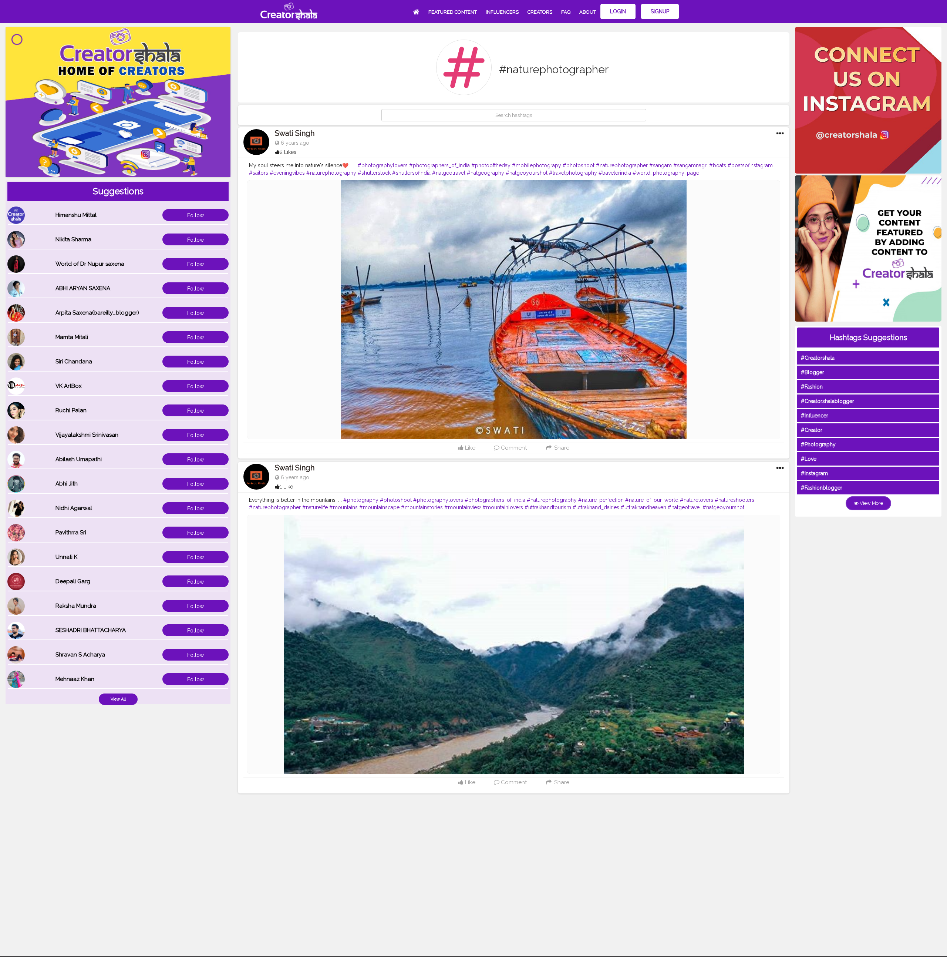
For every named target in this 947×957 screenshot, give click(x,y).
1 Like (286, 487)
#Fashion (812, 387)
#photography (360, 500)
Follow (195, 215)
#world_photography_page (666, 173)
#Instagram (814, 473)
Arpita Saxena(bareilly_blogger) (97, 312)
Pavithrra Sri (70, 532)
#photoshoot (578, 165)
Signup (660, 11)
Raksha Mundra (75, 605)
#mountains (343, 507)
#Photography (818, 444)
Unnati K (66, 557)
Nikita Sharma (73, 239)
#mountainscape (379, 507)
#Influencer (814, 416)
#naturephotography (331, 173)
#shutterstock (374, 173)
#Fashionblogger (821, 488)
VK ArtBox (68, 386)
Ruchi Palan (71, 410)
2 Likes (288, 152)
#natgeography (485, 173)
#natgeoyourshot (526, 173)
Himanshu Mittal (76, 215)
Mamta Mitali (71, 337)
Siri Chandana (73, 361)
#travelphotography (573, 173)
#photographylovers (383, 165)
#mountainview (462, 507)
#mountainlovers (502, 507)
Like (469, 447)
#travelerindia (615, 173)
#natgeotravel (448, 173)
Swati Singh (294, 133)
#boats (717, 165)
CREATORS (540, 12)
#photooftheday (490, 165)
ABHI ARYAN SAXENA (82, 288)
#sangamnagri (690, 165)
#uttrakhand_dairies (596, 507)
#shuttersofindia (411, 173)
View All (118, 699)
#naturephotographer (622, 165)
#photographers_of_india (439, 165)
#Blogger (812, 372)
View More (871, 503)
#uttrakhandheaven (643, 507)
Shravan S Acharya (80, 654)
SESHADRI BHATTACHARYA (90, 630)
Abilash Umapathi (78, 459)
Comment (513, 447)
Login (618, 11)
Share (561, 447)
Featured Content (452, 12)
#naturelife (315, 507)
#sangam (660, 165)
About (587, 12)
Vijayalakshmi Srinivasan (86, 435)
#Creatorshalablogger (827, 401)
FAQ (565, 12)
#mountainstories (422, 507)
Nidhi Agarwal (73, 508)
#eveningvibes (287, 173)
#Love (808, 459)
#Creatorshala (818, 358)
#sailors (258, 173)
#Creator (811, 430)
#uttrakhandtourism (548, 507)
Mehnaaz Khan (74, 679)
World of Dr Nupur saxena (89, 264)
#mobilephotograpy (536, 165)
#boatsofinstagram (750, 165)
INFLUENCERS (502, 12)
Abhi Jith (66, 483)
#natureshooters (734, 500)
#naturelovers (696, 500)
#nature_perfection (601, 500)
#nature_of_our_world (651, 500)
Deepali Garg (72, 581)
